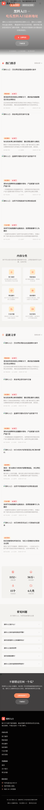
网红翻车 (5, 744)
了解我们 (22, 702)
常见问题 (5, 772)
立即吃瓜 (23, 37)
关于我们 (5, 769)
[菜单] (40, 3)
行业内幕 (5, 751)
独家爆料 (5, 747)
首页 (3, 765)
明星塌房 (5, 740)
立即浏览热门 (22, 695)
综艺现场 (5, 754)
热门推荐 (5, 736)
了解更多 (22, 43)
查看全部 (37, 63)
